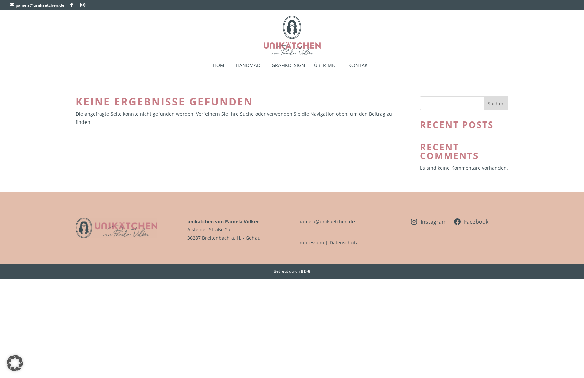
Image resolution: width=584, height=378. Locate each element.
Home (220, 65)
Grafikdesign (288, 65)
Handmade (249, 65)
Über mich (327, 65)
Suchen (496, 103)
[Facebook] (71, 5)
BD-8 (305, 271)
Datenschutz (344, 242)
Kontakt (359, 65)
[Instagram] (82, 5)
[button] (15, 363)
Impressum (311, 242)
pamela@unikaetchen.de (326, 221)
